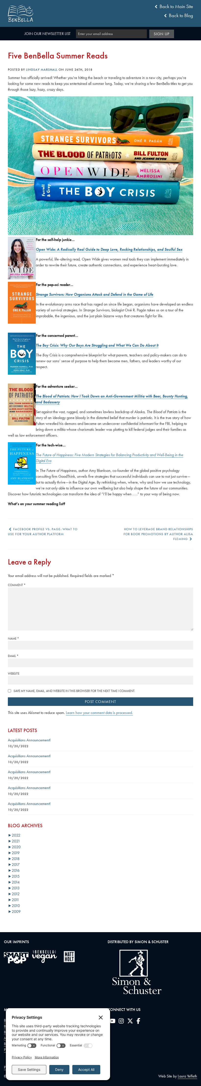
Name (13, 638)
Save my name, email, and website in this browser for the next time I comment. (74, 691)
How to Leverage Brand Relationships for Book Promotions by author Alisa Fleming (158, 534)
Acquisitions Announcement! (29, 740)
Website (13, 673)
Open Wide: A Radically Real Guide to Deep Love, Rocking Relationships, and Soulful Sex (109, 249)
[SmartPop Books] (16, 957)
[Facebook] (138, 1022)
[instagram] (121, 1022)
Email (13, 656)
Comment (16, 585)
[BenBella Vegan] (44, 956)
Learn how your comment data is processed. (99, 712)
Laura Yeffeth (187, 1076)
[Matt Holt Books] (69, 956)
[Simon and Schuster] (135, 993)
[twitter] (130, 1022)
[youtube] (112, 1022)
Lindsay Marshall (42, 70)
